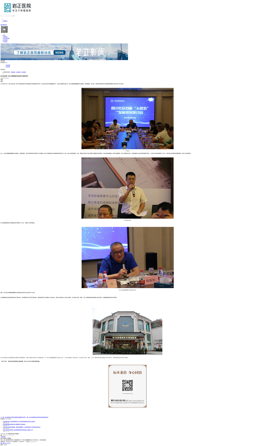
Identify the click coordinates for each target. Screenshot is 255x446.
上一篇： (13, 417)
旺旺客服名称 (4, 24)
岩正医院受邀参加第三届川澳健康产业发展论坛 (14, 424)
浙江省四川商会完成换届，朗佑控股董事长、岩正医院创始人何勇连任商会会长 (21, 427)
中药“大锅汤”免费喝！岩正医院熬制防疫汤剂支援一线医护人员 (18, 430)
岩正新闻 (18, 72)
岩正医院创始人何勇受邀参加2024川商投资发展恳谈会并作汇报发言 (19, 421)
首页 (4, 35)
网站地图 (3, 436)
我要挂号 (5, 21)
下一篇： (36, 417)
